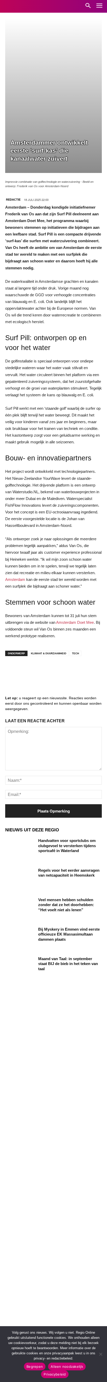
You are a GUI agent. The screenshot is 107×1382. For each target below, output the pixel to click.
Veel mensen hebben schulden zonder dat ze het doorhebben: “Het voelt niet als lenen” (66, 905)
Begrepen (34, 1366)
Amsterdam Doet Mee (75, 622)
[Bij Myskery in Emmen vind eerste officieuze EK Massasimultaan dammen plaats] (19, 937)
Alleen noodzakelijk (67, 1366)
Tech (75, 653)
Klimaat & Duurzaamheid (48, 653)
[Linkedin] (28, 670)
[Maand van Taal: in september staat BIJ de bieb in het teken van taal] (19, 966)
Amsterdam (15, 579)
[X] (60, 670)
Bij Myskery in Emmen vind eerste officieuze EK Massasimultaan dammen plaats (69, 934)
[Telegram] (44, 670)
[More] (91, 670)
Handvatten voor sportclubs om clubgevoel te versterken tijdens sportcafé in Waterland (67, 845)
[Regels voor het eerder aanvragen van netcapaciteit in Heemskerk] (19, 878)
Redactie (13, 199)
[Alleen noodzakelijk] (100, 1354)
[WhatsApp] (75, 670)
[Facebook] (13, 670)
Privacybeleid (55, 1374)
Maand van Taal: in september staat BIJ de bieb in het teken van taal (68, 963)
